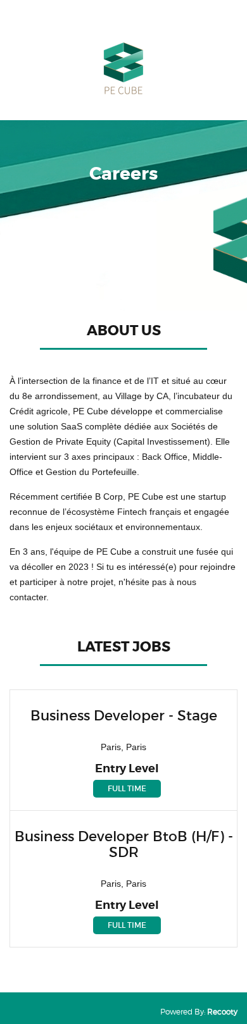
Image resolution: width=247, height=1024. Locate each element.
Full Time (127, 788)
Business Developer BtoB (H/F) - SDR (124, 844)
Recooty (222, 1011)
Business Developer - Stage (123, 716)
